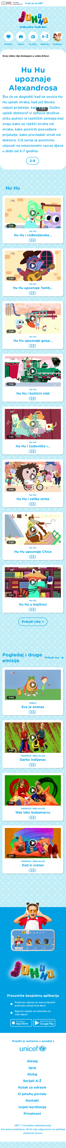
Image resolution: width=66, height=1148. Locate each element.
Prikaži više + (33, 622)
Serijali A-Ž (32, 1081)
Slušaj (32, 1074)
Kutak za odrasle (32, 1087)
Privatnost (32, 1114)
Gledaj (32, 1061)
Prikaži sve (52, 657)
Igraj (32, 1068)
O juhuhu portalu (32, 1094)
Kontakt (32, 1100)
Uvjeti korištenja (32, 1107)
